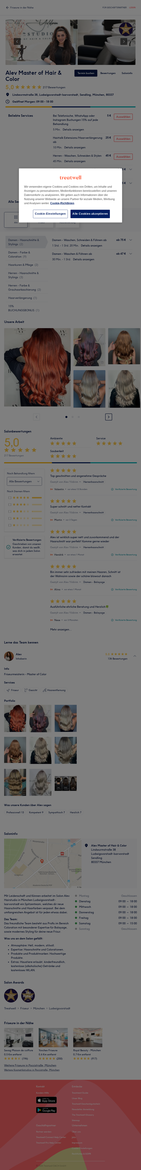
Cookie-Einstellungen (50, 213)
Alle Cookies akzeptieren (90, 213)
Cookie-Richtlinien (62, 203)
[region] (70, 195)
